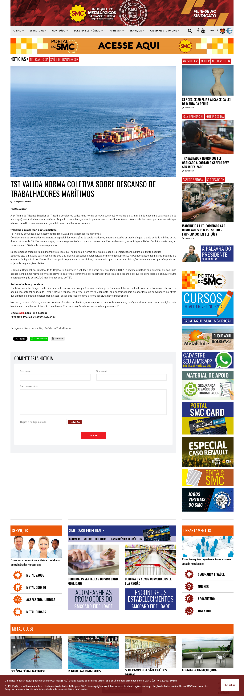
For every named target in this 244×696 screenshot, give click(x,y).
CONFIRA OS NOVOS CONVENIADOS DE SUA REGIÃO (148, 581)
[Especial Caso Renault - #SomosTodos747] (208, 452)
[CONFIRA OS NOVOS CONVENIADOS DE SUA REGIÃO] (150, 560)
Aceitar (230, 685)
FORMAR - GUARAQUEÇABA (199, 670)
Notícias (18, 59)
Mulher (205, 61)
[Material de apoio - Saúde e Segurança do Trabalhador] (208, 385)
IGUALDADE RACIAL (193, 116)
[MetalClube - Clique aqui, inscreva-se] (208, 338)
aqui (22, 313)
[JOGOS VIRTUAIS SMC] (208, 500)
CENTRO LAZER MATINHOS (84, 671)
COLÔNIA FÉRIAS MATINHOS (27, 671)
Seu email (101, 371)
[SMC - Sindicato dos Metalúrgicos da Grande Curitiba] (109, 13)
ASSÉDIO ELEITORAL (193, 179)
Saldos (87, 539)
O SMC (17, 30)
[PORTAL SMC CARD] (208, 418)
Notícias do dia (39, 59)
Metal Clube (23, 628)
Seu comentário (29, 386)
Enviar (93, 435)
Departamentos (197, 530)
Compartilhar (40, 338)
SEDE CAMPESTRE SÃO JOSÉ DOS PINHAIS (146, 672)
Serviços (20, 530)
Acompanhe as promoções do (93, 598)
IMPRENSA (115, 30)
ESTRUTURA (37, 30)
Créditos (100, 539)
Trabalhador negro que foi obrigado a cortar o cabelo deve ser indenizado (205, 162)
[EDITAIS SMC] (208, 477)
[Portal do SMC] (208, 280)
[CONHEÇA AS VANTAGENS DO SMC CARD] (93, 560)
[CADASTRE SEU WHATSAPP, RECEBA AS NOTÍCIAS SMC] (208, 360)
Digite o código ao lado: (33, 422)
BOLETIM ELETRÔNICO (87, 30)
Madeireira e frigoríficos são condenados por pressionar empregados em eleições (203, 230)
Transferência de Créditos (125, 539)
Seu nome (25, 371)
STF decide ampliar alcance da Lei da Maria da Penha (206, 101)
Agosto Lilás (190, 61)
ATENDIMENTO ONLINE (163, 30)
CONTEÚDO (59, 30)
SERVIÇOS (136, 30)
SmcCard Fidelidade (86, 530)
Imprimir (59, 338)
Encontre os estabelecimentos (150, 598)
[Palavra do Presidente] (208, 253)
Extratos (74, 539)
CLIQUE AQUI (12, 686)
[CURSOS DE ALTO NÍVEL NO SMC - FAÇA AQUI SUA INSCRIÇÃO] (208, 307)
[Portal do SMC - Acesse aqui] (122, 46)
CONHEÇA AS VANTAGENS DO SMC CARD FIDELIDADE (93, 581)
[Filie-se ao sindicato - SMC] (206, 13)
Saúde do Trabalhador (64, 59)
